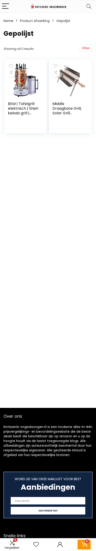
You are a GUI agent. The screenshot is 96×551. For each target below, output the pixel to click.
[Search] (88, 6)
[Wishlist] (36, 544)
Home (8, 20)
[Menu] (5, 6)
